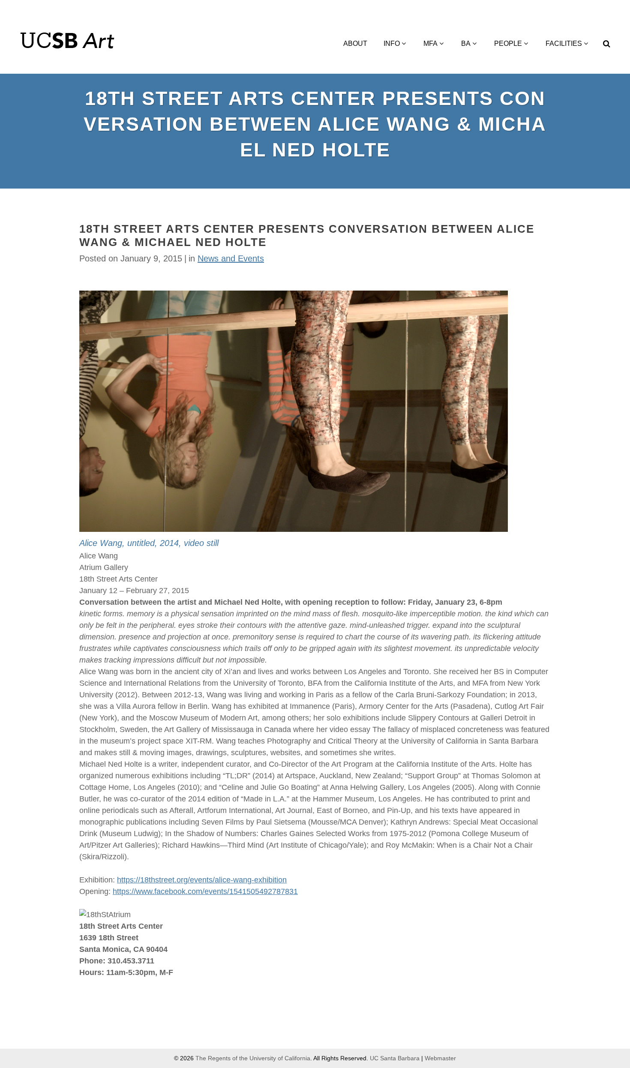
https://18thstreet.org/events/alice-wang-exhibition (202, 880)
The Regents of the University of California (252, 1058)
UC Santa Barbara (395, 1058)
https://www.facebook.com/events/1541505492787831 (205, 891)
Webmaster (440, 1058)
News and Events (231, 258)
